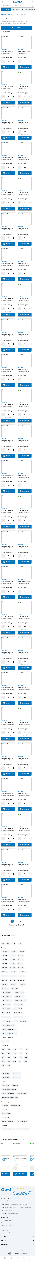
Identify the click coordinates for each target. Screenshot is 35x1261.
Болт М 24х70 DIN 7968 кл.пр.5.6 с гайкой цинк (23, 511)
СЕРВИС (3, 1236)
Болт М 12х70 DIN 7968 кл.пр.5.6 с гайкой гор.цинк (24, 723)
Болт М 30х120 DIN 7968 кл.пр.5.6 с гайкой (7, 52)
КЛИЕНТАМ (4, 1244)
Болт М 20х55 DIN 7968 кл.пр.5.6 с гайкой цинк (23, 335)
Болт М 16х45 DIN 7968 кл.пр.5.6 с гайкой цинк (7, 229)
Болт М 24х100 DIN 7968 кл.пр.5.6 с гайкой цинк (24, 582)
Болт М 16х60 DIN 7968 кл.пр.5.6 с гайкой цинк (23, 264)
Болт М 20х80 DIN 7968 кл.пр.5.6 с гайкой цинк (7, 441)
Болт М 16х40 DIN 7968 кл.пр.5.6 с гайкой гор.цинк (24, 794)
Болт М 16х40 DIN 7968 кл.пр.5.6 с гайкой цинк (23, 193)
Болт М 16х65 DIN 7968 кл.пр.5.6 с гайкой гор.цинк (7, 900)
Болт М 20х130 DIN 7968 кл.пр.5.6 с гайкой (7, 87)
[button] (32, 6)
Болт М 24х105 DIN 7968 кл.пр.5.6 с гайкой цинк (7, 617)
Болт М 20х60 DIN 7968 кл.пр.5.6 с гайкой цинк (7, 370)
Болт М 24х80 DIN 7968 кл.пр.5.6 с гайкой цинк (23, 547)
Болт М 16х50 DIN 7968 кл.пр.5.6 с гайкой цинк (23, 229)
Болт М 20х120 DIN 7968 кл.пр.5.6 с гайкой (24, 52)
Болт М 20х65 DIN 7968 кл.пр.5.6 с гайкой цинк (23, 370)
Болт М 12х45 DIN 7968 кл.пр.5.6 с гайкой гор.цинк (24, 653)
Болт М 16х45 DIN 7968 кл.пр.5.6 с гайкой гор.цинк (7, 829)
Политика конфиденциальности (10, 1232)
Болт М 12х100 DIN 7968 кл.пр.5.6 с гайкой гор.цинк (7, 794)
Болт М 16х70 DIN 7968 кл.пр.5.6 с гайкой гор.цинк (24, 900)
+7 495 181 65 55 (8, 1198)
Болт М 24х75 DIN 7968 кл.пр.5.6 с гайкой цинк (7, 547)
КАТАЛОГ (4, 1240)
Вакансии (4, 1223)
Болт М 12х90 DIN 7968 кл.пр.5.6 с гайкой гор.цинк (24, 759)
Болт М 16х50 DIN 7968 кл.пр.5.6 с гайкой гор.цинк (24, 829)
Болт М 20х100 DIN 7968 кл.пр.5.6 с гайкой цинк (7, 476)
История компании (6, 1220)
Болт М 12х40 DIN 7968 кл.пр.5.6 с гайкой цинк (23, 123)
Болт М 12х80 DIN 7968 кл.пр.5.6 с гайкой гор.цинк (7, 759)
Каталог (10, 14)
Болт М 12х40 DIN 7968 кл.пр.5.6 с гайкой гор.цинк (7, 653)
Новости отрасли (6, 1227)
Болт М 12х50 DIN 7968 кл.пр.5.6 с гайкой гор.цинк (7, 688)
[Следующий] (25, 921)
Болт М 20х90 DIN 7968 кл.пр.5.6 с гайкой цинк (23, 441)
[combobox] (16, 31)
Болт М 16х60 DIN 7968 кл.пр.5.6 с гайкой (23, 87)
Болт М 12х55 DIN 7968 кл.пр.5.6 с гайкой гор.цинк (24, 688)
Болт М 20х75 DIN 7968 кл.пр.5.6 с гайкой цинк (23, 405)
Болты (17, 14)
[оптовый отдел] (32, 2)
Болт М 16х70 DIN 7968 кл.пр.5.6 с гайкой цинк (7, 299)
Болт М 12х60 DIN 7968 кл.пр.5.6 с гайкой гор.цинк (7, 723)
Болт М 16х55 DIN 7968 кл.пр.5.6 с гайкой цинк (7, 264)
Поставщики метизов (7, 1225)
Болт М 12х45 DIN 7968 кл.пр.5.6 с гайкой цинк (7, 158)
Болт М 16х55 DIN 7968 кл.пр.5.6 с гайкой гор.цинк (7, 865)
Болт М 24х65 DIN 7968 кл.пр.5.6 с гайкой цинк (7, 511)
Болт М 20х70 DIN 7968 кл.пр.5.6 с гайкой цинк (7, 405)
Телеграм (9, 1213)
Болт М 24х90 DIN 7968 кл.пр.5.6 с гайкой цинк (7, 582)
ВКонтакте (15, 1213)
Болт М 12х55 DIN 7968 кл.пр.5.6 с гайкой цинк (7, 193)
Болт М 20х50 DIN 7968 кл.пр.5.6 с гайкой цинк (7, 335)
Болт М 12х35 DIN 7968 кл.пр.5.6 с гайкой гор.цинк (24, 617)
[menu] (15, 9)
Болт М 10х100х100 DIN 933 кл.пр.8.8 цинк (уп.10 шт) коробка (17, 1160)
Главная (3, 14)
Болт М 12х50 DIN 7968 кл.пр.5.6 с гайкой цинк (23, 158)
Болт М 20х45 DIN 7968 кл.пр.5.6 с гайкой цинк (23, 299)
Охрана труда (5, 1230)
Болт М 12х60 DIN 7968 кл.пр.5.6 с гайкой (7, 123)
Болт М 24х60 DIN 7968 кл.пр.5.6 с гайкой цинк (23, 476)
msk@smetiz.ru (5, 1201)
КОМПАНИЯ (4, 1217)
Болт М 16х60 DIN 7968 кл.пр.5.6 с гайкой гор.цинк (24, 865)
